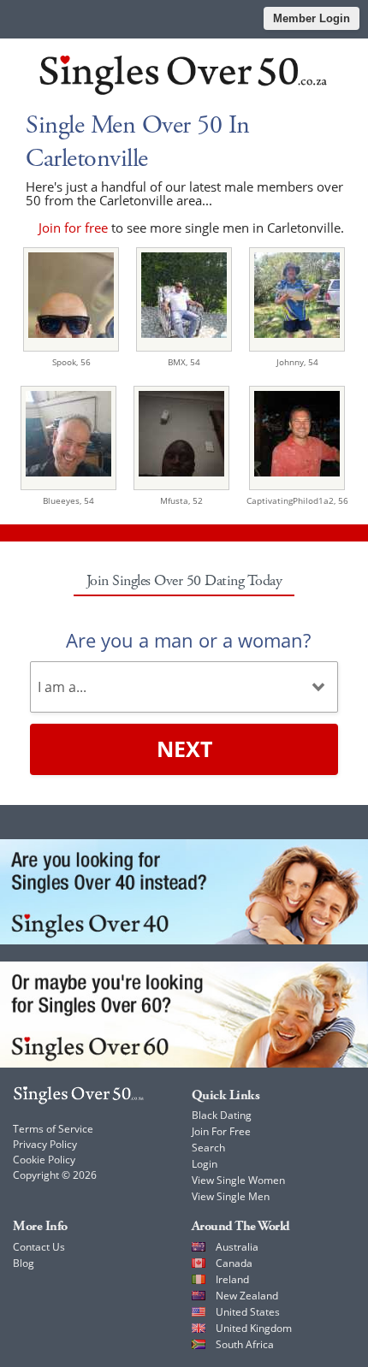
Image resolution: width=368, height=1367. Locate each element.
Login (204, 1164)
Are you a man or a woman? (188, 640)
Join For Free (221, 1131)
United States (248, 1312)
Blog (23, 1263)
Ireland (232, 1279)
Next (184, 748)
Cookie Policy (44, 1159)
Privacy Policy (45, 1144)
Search (208, 1147)
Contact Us (39, 1247)
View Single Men (231, 1196)
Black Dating (222, 1115)
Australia (237, 1247)
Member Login (311, 18)
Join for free (73, 227)
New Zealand (247, 1295)
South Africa (245, 1344)
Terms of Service (53, 1128)
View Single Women (238, 1180)
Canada (234, 1263)
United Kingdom (254, 1328)
